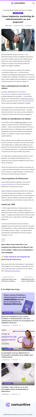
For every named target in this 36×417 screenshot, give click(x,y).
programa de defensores (8, 184)
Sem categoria (18, 13)
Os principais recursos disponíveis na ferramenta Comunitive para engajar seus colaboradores (17, 355)
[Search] (33, 3)
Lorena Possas (6, 325)
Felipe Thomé (8, 25)
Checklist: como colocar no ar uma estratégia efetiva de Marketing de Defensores (14, 389)
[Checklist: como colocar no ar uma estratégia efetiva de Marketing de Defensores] (18, 374)
